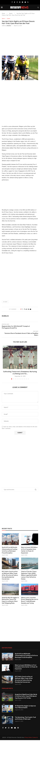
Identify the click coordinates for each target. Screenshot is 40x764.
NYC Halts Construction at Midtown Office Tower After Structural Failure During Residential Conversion (10, 575)
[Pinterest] (19, 2)
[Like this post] (22, 309)
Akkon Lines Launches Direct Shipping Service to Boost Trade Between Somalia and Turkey (29, 600)
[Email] (25, 2)
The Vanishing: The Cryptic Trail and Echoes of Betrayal (25, 718)
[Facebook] (3, 728)
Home (3, 13)
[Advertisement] (20, 40)
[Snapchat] (18, 728)
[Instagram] (17, 2)
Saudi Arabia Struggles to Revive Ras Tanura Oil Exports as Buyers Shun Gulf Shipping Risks (10, 600)
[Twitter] (14, 2)
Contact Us (35, 737)
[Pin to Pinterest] (28, 309)
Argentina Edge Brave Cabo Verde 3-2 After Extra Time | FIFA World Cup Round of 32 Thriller (26, 696)
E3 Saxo (5, 301)
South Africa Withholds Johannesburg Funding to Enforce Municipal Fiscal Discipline (9, 550)
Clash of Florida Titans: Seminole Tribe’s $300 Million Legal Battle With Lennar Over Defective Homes (29, 575)
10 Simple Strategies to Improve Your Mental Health (25, 707)
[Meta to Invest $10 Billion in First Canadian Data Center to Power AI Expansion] (29, 539)
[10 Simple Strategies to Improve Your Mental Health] (7, 709)
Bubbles (9, 25)
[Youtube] (22, 2)
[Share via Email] (30, 309)
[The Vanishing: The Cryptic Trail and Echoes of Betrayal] (7, 720)
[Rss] (27, 2)
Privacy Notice (28, 737)
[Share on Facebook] (24, 309)
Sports (11, 13)
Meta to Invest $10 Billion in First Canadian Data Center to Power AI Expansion (29, 550)
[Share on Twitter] (26, 309)
